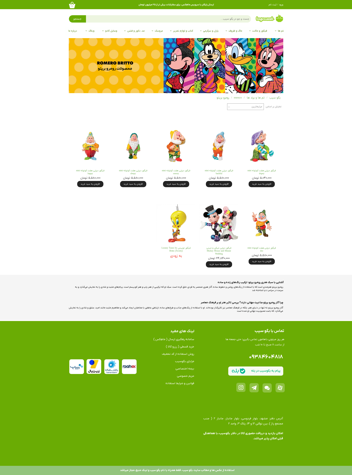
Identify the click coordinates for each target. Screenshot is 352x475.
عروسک (159, 31)
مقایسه (272, 121)
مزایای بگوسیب (184, 361)
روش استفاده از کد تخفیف (178, 354)
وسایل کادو (111, 31)
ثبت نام (272, 4)
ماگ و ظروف (235, 31)
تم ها (281, 31)
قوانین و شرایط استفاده (180, 383)
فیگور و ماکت (259, 31)
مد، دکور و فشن (136, 31)
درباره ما (72, 31)
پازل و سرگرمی (211, 31)
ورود (281, 4)
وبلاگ (91, 31)
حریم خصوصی (185, 376)
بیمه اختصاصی (184, 369)
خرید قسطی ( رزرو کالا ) (180, 347)
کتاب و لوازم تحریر (183, 31)
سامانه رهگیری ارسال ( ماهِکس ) (173, 339)
